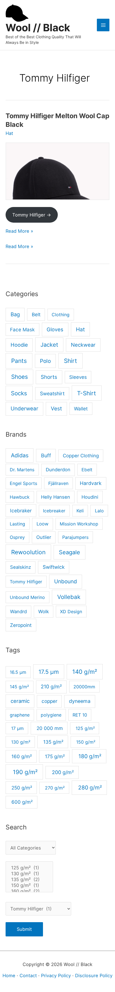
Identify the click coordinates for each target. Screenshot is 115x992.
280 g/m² (89, 787)
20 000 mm (49, 728)
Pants (19, 360)
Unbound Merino (27, 597)
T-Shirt (86, 393)
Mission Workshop (79, 524)
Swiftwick (54, 567)
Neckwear (83, 345)
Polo (45, 361)
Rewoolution (28, 552)
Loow (43, 524)
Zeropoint (21, 625)
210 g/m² (51, 686)
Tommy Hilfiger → (31, 215)
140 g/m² (84, 671)
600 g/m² (21, 802)
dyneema (79, 701)
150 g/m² (85, 742)
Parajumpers (75, 537)
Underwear (24, 408)
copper (49, 701)
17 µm (17, 728)
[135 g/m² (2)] (29, 879)
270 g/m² (54, 788)
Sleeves (78, 377)
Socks (19, 393)
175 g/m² (54, 756)
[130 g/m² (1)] (29, 874)
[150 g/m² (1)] (29, 885)
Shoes (19, 376)
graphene (20, 715)
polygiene (51, 715)
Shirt (70, 360)
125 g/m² (84, 728)
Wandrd (18, 611)
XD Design (71, 611)
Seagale (69, 552)
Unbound (65, 581)
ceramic (20, 701)
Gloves (55, 329)
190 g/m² (24, 772)
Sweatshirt (52, 393)
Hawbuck (20, 497)
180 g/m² (89, 756)
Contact (28, 975)
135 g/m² (52, 742)
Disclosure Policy (93, 975)
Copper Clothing (81, 455)
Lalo (99, 510)
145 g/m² (19, 686)
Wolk (43, 611)
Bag (15, 314)
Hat (9, 133)
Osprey (17, 537)
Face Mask (22, 329)
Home (9, 975)
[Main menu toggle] (103, 25)
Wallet (81, 408)
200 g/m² (62, 772)
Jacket (49, 344)
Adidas (19, 455)
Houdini (90, 497)
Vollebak (68, 596)
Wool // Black (38, 28)
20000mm (84, 686)
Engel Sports (23, 483)
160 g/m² (21, 756)
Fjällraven (58, 483)
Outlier (43, 537)
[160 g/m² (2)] (29, 891)
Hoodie (19, 345)
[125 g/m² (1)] (29, 868)
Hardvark (91, 483)
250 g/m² (21, 788)
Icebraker (21, 510)
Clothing (61, 314)
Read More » (19, 231)
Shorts (49, 377)
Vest (56, 408)
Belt (36, 314)
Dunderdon (58, 469)
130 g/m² (20, 742)
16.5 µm (18, 672)
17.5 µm (49, 671)
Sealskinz (20, 567)
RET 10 (80, 715)
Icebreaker (54, 510)
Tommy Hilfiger (26, 581)
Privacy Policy (56, 975)
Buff (46, 455)
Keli (80, 510)
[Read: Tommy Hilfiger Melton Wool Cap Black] (57, 171)
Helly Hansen (55, 497)
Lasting (17, 524)
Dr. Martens (22, 469)
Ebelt (87, 469)
